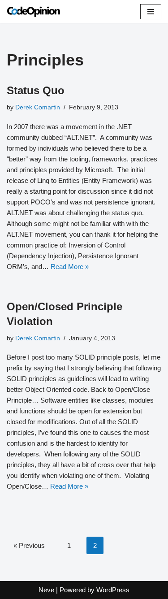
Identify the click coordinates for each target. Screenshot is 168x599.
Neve (46, 590)
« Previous (29, 545)
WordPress (112, 590)
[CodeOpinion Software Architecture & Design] (33, 11)
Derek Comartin (37, 107)
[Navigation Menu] (150, 11)
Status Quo (36, 90)
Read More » (70, 266)
